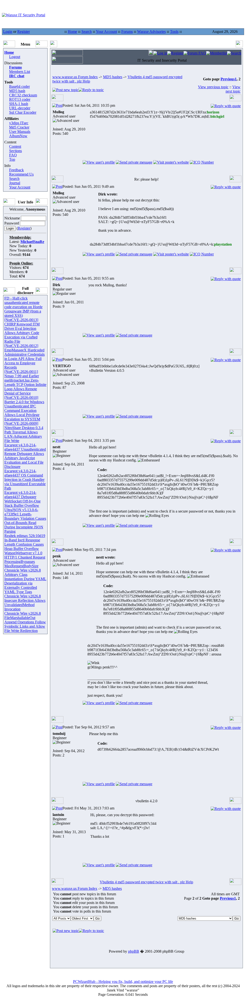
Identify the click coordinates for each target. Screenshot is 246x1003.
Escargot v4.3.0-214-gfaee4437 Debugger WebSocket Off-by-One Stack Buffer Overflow (22, 498)
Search (86, 32)
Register (23, 32)
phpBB (133, 951)
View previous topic (213, 87)
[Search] (234, 53)
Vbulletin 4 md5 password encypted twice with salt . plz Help (146, 882)
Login (7, 32)
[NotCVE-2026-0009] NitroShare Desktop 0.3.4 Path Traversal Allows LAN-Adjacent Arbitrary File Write (23, 432)
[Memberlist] (216, 53)
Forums (127, 32)
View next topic (233, 89)
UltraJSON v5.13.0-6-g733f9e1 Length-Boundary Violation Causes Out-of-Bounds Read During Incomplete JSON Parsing (25, 520)
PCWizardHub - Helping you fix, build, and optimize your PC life (123, 981)
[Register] (175, 53)
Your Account (106, 32)
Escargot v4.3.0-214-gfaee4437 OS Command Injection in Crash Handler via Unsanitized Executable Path (25, 479)
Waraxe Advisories (151, 32)
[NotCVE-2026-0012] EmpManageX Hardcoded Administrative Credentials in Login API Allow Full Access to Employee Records (24, 356)
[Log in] (160, 53)
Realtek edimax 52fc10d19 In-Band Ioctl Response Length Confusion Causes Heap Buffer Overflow (24, 542)
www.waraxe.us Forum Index (75, 77)
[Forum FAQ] (195, 53)
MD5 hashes (112, 77)
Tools (174, 32)
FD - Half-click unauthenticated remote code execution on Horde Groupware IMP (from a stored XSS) (23, 307)
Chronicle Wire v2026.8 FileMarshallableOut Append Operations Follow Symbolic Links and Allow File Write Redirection (25, 622)
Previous (228, 79)
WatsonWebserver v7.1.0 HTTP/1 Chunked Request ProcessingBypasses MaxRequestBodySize (24, 559)
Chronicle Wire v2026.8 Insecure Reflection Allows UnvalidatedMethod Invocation (24, 602)
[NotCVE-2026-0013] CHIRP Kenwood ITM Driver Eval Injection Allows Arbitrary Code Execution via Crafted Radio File (22, 330)
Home (72, 32)
